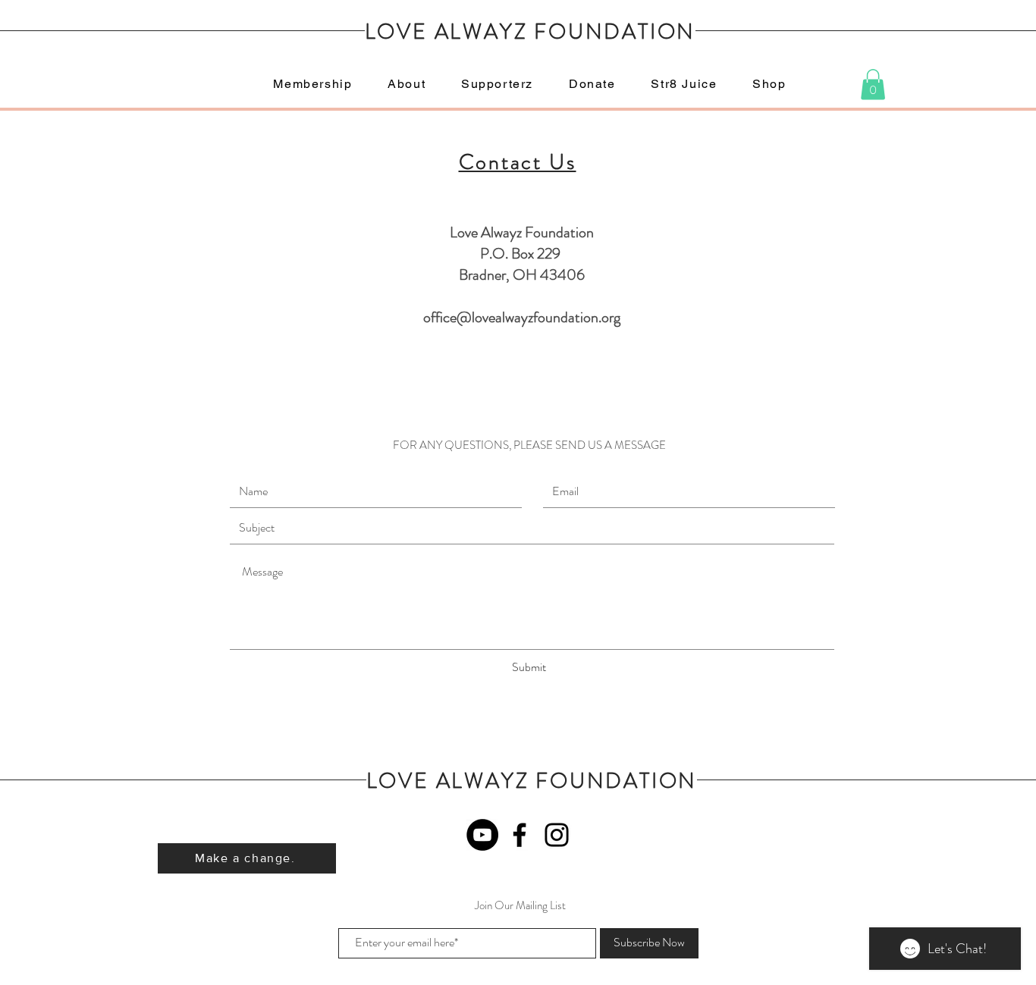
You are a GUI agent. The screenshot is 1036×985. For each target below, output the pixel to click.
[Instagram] (557, 835)
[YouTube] (482, 835)
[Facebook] (519, 835)
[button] (873, 84)
